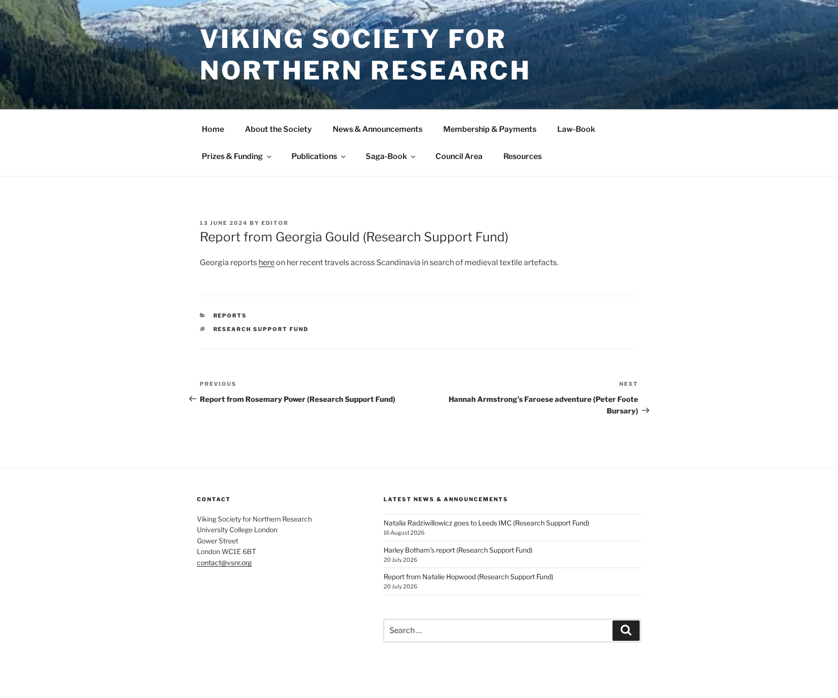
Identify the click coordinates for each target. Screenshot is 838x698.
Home (213, 129)
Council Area (459, 156)
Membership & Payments (489, 129)
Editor (275, 223)
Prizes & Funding (232, 156)
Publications (314, 156)
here (266, 262)
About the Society (278, 129)
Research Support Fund (261, 329)
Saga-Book (386, 156)
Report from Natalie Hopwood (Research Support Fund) (468, 576)
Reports (230, 315)
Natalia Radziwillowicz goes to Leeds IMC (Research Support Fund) (486, 523)
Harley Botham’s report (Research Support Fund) (458, 550)
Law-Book (576, 129)
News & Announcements (377, 129)
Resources (522, 156)
